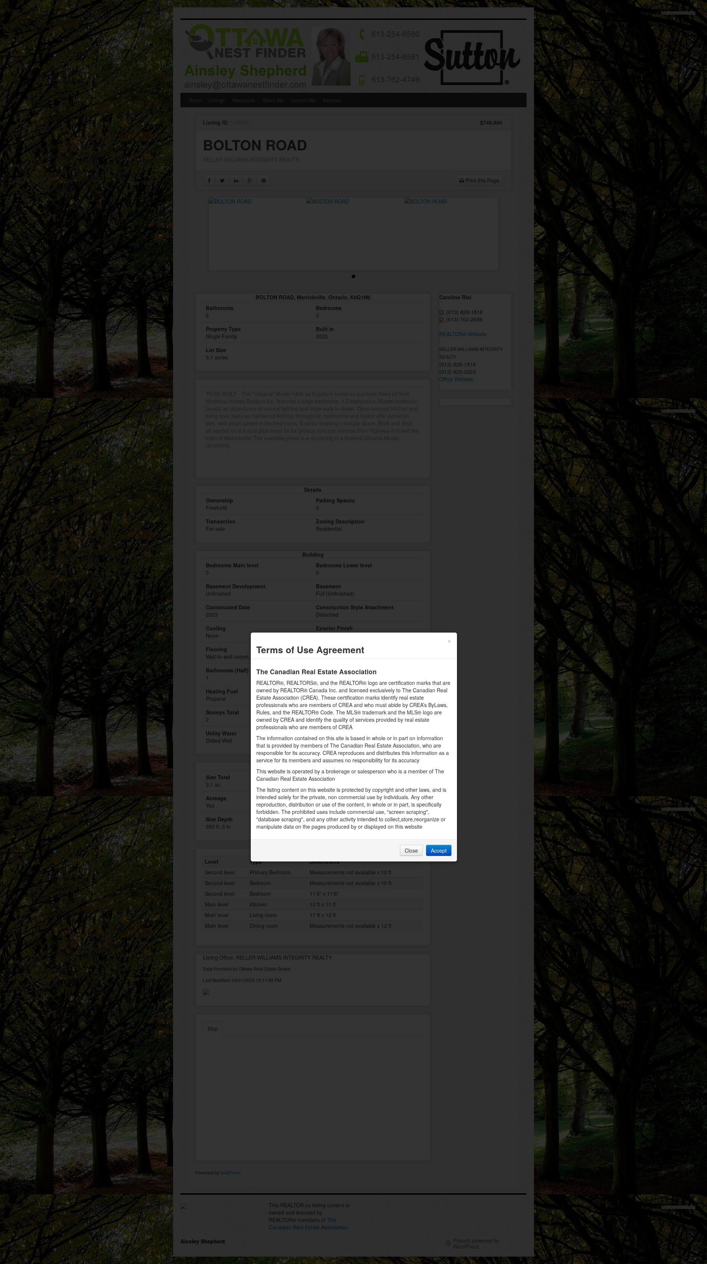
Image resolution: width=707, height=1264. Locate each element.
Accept (439, 850)
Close (411, 850)
